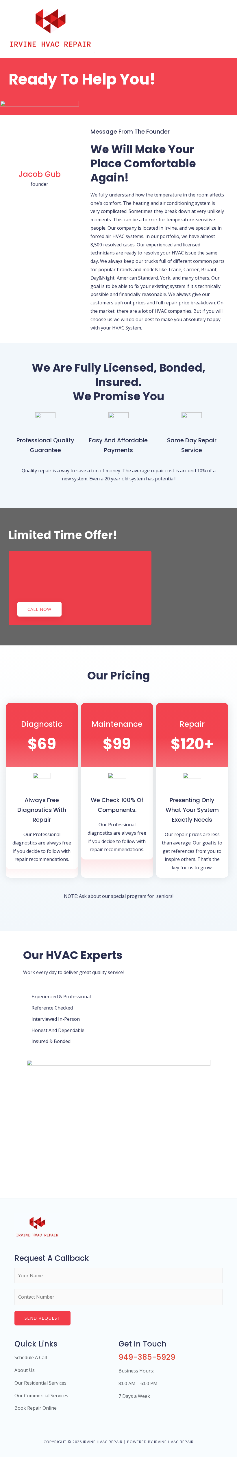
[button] (39, 609)
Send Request (42, 1318)
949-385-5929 (146, 1357)
